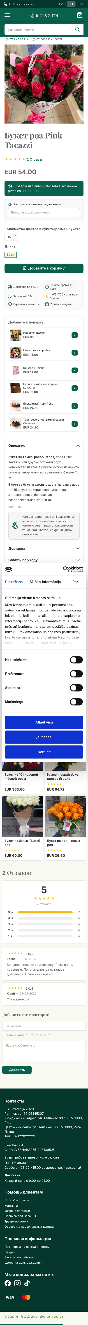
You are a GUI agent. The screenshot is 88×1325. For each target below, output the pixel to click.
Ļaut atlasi (44, 737)
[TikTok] (27, 1284)
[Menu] (7, 15)
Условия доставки (17, 1211)
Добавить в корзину (46, 268)
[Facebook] (8, 1284)
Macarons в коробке (36, 350)
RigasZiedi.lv (29, 1316)
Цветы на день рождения (23, 1262)
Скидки (10, 1252)
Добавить (17, 1070)
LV (61, 4)
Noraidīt (44, 752)
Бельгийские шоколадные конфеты (40, 385)
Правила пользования (20, 1216)
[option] (44, 84)
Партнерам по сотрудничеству (27, 1246)
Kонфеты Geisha (33, 368)
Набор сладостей (34, 332)
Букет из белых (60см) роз (22, 843)
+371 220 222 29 (21, 4)
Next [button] (77, 84)
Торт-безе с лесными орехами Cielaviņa (43, 421)
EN (81, 4)
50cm (10, 254)
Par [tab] (75, 582)
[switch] (74, 672)
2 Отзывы (34, 159)
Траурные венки (16, 1221)
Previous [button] (10, 84)
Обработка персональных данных (29, 1226)
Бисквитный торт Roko (38, 403)
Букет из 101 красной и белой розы (21, 776)
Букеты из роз (15, 38)
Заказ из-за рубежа (19, 1257)
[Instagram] (17, 1284)
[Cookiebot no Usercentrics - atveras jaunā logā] (63, 569)
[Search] (77, 29)
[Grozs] (80, 15)
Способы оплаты (17, 1200)
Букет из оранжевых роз (63, 843)
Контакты (11, 1205)
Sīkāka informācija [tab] (45, 582)
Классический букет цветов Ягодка (63, 776)
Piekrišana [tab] (14, 582)
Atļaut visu (44, 722)
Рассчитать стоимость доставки (37, 204)
